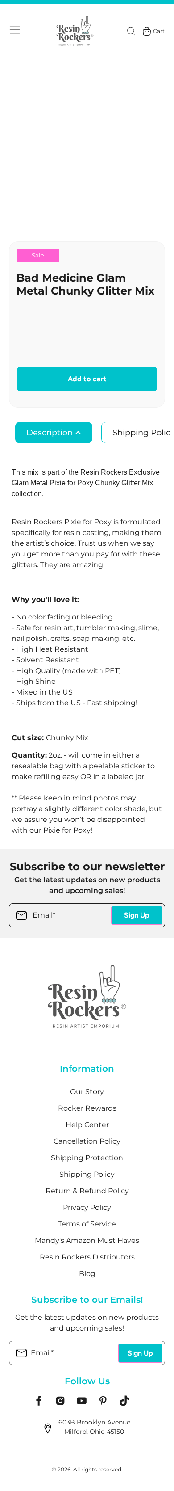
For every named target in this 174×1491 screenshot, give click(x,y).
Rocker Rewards (87, 1108)
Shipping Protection (87, 1158)
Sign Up (136, 915)
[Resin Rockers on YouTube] (81, 1404)
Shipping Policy (87, 1174)
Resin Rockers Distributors (87, 1257)
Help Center (87, 1124)
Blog (87, 1273)
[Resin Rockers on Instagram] (60, 1404)
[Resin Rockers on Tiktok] (124, 1404)
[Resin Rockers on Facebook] (38, 1404)
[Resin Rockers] (75, 31)
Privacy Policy (87, 1207)
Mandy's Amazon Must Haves (87, 1240)
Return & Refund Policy (87, 1191)
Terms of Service (87, 1224)
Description (50, 433)
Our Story (87, 1091)
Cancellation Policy (87, 1141)
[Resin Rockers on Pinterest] (103, 1404)
